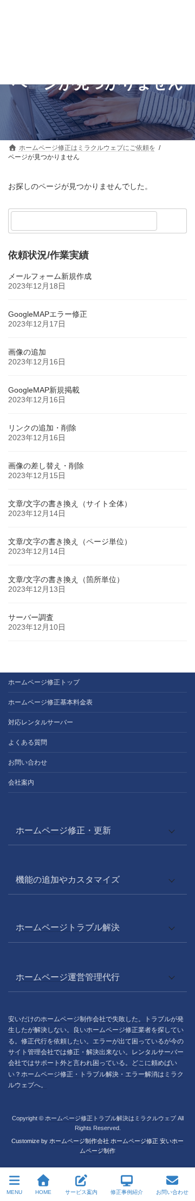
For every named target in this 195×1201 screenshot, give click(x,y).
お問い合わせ (27, 762)
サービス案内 (81, 1192)
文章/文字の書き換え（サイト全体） (70, 503)
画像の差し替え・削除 (46, 465)
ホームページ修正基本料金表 (50, 702)
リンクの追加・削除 (42, 427)
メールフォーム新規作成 (50, 276)
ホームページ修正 (134, 1141)
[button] (97, 830)
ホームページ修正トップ (44, 682)
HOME (43, 1192)
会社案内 (21, 782)
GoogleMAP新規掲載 (44, 390)
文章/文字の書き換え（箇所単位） (66, 579)
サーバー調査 (31, 617)
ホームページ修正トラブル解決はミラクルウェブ (110, 1118)
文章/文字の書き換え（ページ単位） (70, 541)
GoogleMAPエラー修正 (47, 314)
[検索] (173, 221)
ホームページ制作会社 (79, 1141)
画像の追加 (27, 352)
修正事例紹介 (126, 1192)
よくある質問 (27, 742)
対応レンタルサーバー (40, 722)
